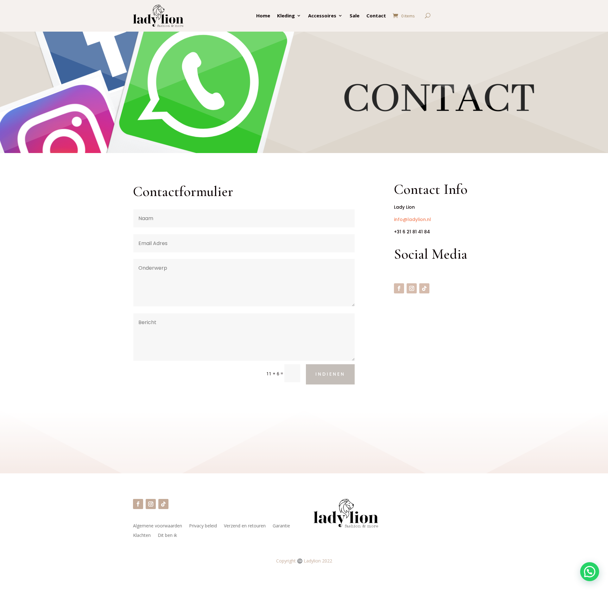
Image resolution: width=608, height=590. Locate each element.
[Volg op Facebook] (399, 288)
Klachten (142, 535)
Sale (354, 15)
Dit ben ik (167, 535)
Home (263, 15)
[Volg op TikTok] (424, 288)
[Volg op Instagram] (412, 288)
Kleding (286, 15)
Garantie (281, 526)
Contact (376, 15)
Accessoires (322, 15)
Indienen (330, 374)
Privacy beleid (203, 526)
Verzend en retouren (245, 526)
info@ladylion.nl (412, 219)
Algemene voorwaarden (157, 526)
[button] (589, 571)
